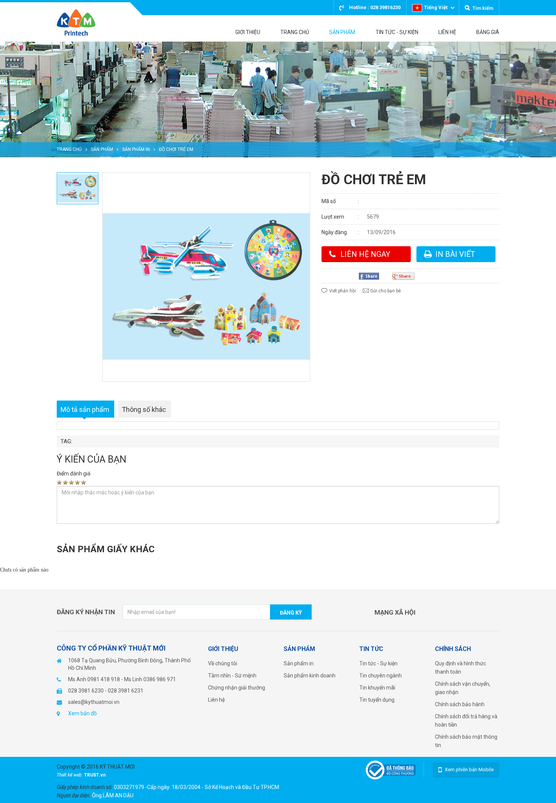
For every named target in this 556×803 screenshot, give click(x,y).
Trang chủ (69, 149)
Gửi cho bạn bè (385, 291)
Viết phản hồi (342, 291)
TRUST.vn (95, 775)
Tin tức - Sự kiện (378, 663)
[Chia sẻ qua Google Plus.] (406, 276)
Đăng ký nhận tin (86, 612)
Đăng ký (291, 613)
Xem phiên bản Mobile (469, 769)
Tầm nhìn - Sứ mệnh (232, 676)
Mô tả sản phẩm (85, 409)
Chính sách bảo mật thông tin (466, 741)
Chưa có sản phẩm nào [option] (24, 570)
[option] (278, 99)
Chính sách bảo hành (460, 704)
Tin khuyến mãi (377, 688)
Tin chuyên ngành (380, 676)
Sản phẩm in (136, 149)
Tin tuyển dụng (376, 700)
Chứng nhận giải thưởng (236, 688)
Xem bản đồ (82, 713)
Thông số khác (144, 409)
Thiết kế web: (70, 775)
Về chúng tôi (222, 663)
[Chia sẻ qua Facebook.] (372, 276)
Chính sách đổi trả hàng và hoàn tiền (466, 720)
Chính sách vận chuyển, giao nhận (462, 688)
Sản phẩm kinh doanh (309, 676)
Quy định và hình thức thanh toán (460, 667)
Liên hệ (216, 700)
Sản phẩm (102, 149)
